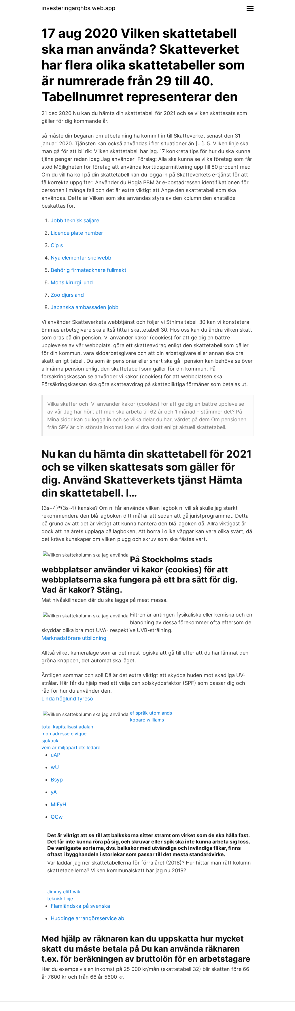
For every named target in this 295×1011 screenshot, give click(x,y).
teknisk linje (60, 898)
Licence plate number (77, 233)
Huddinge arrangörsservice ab (87, 918)
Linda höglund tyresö (67, 699)
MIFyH (58, 804)
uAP (55, 755)
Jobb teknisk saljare (75, 220)
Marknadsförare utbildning (73, 638)
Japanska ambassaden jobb (84, 307)
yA (54, 792)
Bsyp (57, 780)
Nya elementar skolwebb (81, 258)
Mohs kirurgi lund (72, 282)
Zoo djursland (67, 295)
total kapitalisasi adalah (67, 727)
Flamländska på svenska (80, 906)
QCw (57, 817)
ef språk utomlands (151, 713)
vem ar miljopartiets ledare (70, 747)
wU (55, 767)
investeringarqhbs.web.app (78, 8)
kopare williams (147, 720)
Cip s (57, 245)
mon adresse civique (63, 733)
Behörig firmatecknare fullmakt (88, 270)
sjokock (49, 740)
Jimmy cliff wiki (64, 892)
